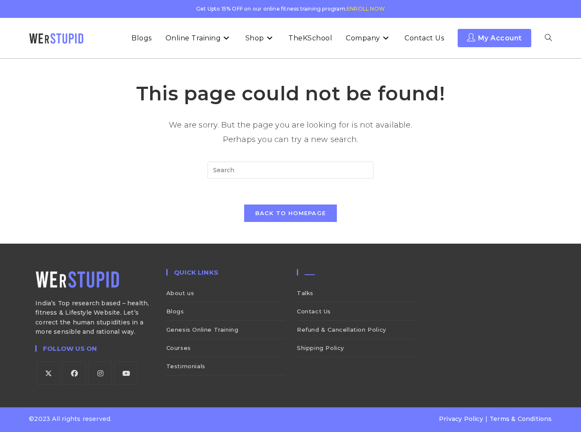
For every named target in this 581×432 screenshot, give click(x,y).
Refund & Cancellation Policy (341, 329)
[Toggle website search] (548, 38)
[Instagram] (100, 373)
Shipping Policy (320, 347)
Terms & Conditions (521, 419)
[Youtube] (126, 373)
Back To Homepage (290, 213)
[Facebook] (74, 373)
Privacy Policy (461, 419)
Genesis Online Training (202, 329)
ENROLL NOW (366, 9)
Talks (305, 293)
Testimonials (185, 366)
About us (180, 293)
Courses (178, 347)
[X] (48, 373)
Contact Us (314, 311)
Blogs (175, 311)
